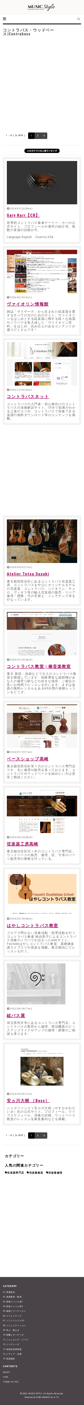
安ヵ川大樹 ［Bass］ (28, 1100)
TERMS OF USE (11, 1382)
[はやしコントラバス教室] (42, 892)
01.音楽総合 (9, 1292)
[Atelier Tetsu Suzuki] (42, 541)
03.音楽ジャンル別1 (13, 1301)
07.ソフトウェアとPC (14, 1320)
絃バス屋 (16, 1015)
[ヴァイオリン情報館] (42, 271)
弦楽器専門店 (15, 1172)
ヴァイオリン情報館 (28, 304)
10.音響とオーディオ (13, 1335)
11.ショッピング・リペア (15, 1339)
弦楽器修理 (55, 1172)
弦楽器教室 (36, 1172)
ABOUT (7, 1372)
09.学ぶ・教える (11, 1330)
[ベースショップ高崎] (42, 726)
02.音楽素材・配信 (12, 1297)
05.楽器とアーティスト (14, 1311)
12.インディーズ (11, 1344)
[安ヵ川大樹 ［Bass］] (42, 1067)
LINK (5, 1377)
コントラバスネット (28, 396)
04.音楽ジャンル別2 (13, 1306)
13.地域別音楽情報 (12, 1349)
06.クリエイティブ (12, 1316)
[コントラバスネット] (42, 363)
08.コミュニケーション (14, 1325)
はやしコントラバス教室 (32, 925)
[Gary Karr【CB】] (42, 182)
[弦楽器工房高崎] (42, 811)
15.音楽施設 (9, 1358)
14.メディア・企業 (12, 1354)
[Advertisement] (42, 84)
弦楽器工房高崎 (22, 844)
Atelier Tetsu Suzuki (28, 574)
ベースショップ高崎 (28, 759)
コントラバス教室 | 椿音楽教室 (39, 666)
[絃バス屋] (42, 983)
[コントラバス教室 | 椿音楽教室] (42, 633)
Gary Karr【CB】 (23, 215)
